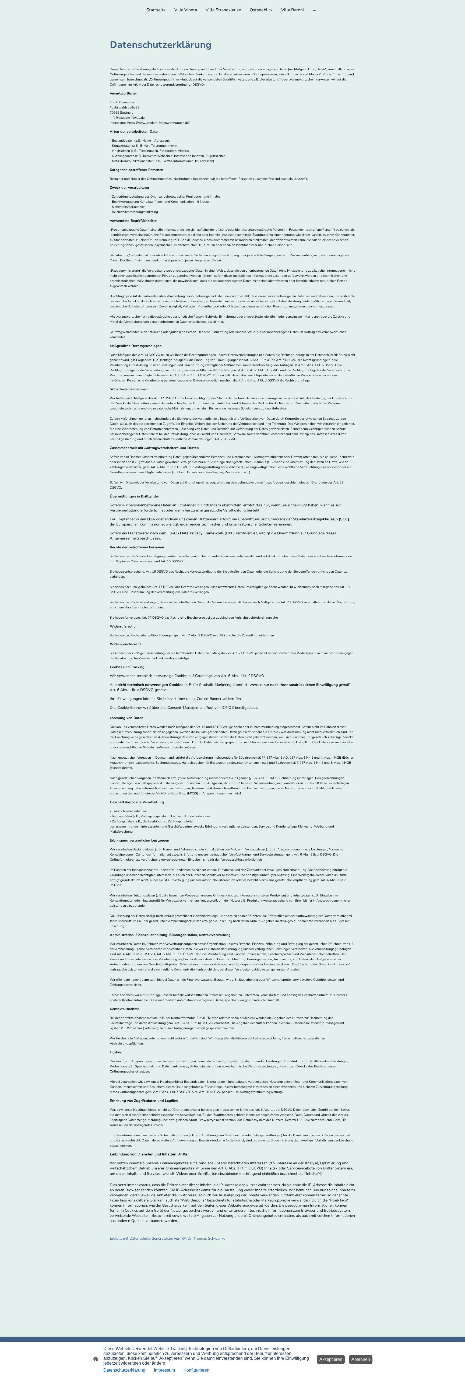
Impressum (164, 1370)
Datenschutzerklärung (124, 1370)
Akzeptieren (330, 1359)
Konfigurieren (196, 1370)
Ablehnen (360, 1359)
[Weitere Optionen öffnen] (314, 10)
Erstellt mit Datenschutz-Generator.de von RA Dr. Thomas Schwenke (167, 1238)
